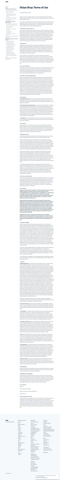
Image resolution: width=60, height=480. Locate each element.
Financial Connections (21, 436)
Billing (19, 425)
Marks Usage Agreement (41, 70)
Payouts (19, 446)
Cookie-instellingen (46, 434)
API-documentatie (34, 464)
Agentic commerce (34, 424)
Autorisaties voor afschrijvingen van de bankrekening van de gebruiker (11, 15)
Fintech (32, 441)
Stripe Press (45, 443)
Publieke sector (33, 450)
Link (18, 441)
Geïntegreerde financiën (35, 428)
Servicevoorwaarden (9, 12)
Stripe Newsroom (46, 442)
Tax (18, 451)
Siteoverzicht (45, 433)
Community (45, 425)
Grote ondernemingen (34, 421)
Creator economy (33, 440)
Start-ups (32, 423)
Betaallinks (20, 444)
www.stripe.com (23, 393)
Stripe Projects (33, 469)
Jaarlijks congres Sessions (47, 427)
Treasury (19, 454)
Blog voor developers (34, 470)
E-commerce (33, 427)
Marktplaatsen (33, 433)
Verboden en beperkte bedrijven (11, 17)
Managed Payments (21, 442)
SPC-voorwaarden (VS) (10, 26)
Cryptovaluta (20, 432)
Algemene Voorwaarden (10, 11)
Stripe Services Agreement (35, 25)
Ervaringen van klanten (47, 423)
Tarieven (19, 421)
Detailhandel (33, 451)
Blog (44, 424)
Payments (19, 445)
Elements (19, 434)
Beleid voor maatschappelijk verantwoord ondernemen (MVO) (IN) (11, 55)
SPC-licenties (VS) (9, 27)
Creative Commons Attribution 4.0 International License (31, 400)
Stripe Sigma (20, 450)
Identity (19, 437)
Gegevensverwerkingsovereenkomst (11, 36)
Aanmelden (45, 452)
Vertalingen (7, 37)
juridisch (6, 6)
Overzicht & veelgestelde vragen (11, 10)
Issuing (19, 440)
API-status (32, 465)
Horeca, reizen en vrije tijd (35, 444)
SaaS (31, 437)
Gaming (32, 442)
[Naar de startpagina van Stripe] (7, 420)
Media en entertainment (35, 446)
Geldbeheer (33, 434)
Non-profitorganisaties (34, 447)
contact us (34, 159)
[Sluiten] (58, 475)
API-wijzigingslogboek (34, 466)
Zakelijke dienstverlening (35, 449)
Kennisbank (45, 421)
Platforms (32, 436)
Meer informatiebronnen (47, 436)
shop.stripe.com (30, 18)
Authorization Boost (21, 424)
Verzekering (33, 445)
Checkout (19, 428)
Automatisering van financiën (35, 429)
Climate (19, 429)
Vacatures (45, 441)
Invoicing (19, 438)
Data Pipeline (20, 433)
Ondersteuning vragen (47, 448)
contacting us (41, 109)
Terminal (19, 453)
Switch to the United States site (41, 477)
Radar (19, 447)
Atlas (19, 423)
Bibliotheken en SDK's (34, 468)
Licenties (44, 432)
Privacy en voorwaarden (47, 428)
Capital (19, 427)
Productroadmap (46, 439)
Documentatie (33, 463)
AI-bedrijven (33, 438)
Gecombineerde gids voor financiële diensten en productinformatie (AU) (10, 47)
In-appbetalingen (33, 432)
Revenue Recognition (21, 449)
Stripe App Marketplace (34, 456)
